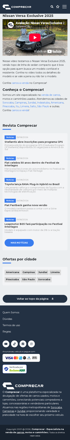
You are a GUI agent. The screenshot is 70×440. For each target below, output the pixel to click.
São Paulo (43, 106)
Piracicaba (8, 106)
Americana (57, 102)
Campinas (21, 102)
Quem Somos (11, 312)
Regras (7, 331)
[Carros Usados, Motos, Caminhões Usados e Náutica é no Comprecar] (17, 6)
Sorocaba (8, 102)
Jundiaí (32, 102)
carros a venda (20, 83)
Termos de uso (11, 325)
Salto (33, 106)
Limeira (24, 106)
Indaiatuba (43, 102)
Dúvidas (7, 318)
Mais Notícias (19, 242)
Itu (17, 106)
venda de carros (50, 94)
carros (20, 432)
